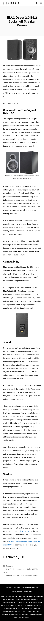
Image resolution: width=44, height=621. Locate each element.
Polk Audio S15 (24, 531)
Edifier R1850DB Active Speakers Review (22, 576)
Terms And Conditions (30, 588)
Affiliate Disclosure (13, 588)
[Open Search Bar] (37, 3)
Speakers (9, 566)
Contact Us (28, 592)
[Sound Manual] (11, 3)
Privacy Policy (17, 592)
